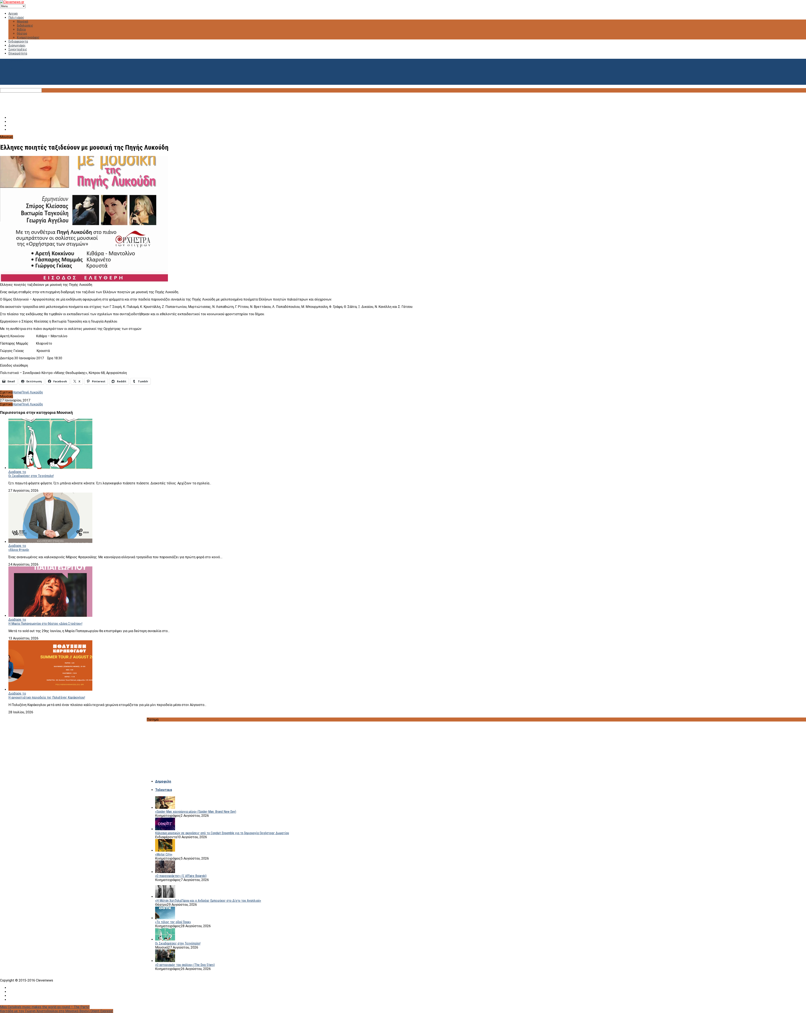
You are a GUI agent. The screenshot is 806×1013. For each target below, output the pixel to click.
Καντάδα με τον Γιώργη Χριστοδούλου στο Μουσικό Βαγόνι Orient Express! (56, 1011)
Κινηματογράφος (28, 37)
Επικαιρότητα (17, 53)
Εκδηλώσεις (25, 25)
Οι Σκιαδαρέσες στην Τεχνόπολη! (31, 476)
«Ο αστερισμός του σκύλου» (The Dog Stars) (185, 965)
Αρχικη (13, 14)
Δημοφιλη (163, 781)
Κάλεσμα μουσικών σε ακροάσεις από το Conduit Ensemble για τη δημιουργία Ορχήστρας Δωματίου (222, 833)
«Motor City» (163, 854)
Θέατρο (22, 33)
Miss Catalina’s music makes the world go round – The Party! (45, 1007)
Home (17, 392)
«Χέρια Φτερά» (18, 550)
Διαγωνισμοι (16, 45)
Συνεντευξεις (17, 49)
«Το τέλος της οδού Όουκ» (173, 922)
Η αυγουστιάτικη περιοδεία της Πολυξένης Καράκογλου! (46, 697)
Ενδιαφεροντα (18, 41)
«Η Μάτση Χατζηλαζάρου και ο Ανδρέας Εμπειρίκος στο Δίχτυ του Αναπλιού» (208, 901)
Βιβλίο (21, 29)
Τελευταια (163, 790)
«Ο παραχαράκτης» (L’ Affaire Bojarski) (181, 876)
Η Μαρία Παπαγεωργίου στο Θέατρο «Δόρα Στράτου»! (45, 624)
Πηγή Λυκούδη (32, 392)
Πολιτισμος (16, 18)
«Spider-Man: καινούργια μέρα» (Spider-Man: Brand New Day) (195, 812)
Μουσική (22, 22)
